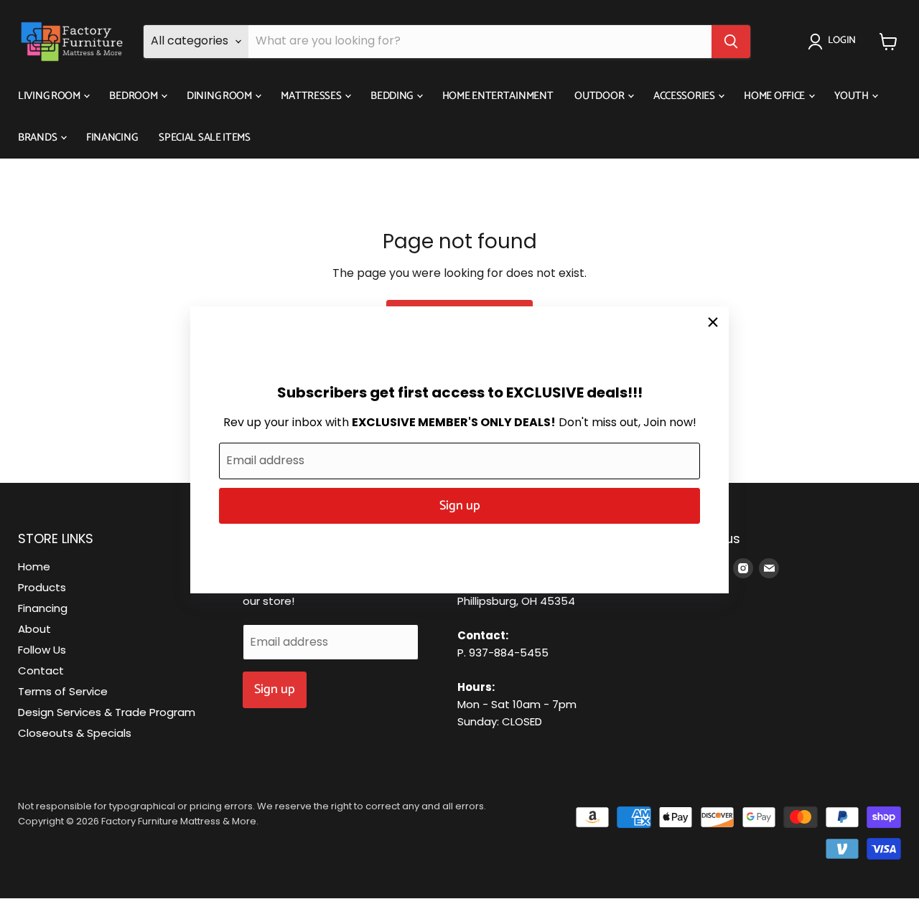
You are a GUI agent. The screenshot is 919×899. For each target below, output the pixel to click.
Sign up (459, 506)
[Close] (713, 322)
